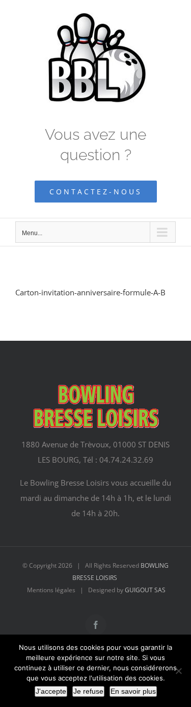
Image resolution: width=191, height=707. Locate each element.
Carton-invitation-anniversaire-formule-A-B (90, 292)
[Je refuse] (178, 671)
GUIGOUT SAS (145, 590)
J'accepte (51, 691)
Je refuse (88, 691)
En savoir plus (133, 691)
